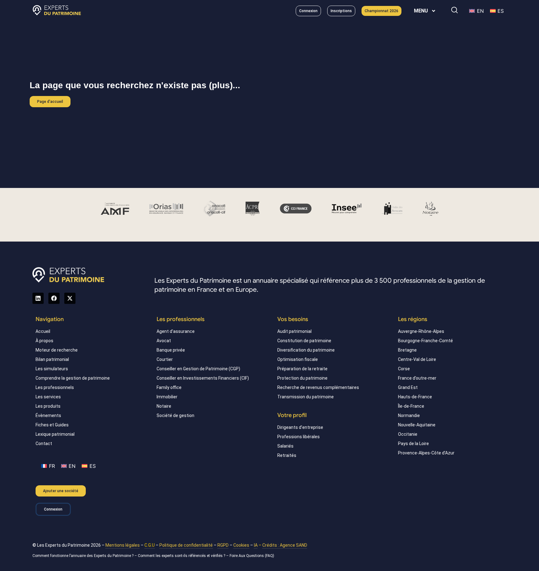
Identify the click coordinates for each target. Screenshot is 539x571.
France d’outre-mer (417, 378)
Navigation (50, 319)
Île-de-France (411, 406)
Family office (169, 387)
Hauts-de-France (415, 396)
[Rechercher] (454, 10)
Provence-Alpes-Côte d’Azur (426, 452)
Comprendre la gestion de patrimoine (73, 378)
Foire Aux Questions (247, 556)
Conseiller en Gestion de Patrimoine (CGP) (198, 368)
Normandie (409, 415)
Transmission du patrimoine (305, 396)
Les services (48, 396)
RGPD (223, 545)
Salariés (285, 446)
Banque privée (171, 350)
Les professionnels (55, 387)
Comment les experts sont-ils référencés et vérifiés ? (181, 556)
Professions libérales (298, 436)
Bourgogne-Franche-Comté (425, 340)
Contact (44, 443)
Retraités (286, 455)
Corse (404, 368)
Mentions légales (122, 545)
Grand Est (408, 387)
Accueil (43, 331)
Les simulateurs (52, 368)
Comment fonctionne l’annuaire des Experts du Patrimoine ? (83, 556)
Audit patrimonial (294, 331)
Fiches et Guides (52, 424)
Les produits (48, 406)
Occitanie (407, 434)
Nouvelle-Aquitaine (416, 424)
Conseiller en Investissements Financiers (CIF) (203, 378)
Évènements (48, 415)
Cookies (241, 545)
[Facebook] (54, 298)
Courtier (165, 359)
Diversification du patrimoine (306, 350)
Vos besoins (292, 319)
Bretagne (407, 350)
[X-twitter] (69, 298)
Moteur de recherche (57, 350)
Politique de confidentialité (186, 545)
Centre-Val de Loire (417, 359)
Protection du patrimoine (302, 378)
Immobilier (167, 396)
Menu (421, 11)
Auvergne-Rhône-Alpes (421, 331)
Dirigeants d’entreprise (300, 427)
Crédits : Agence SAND (284, 545)
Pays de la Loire (413, 443)
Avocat (164, 340)
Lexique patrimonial (55, 434)
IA (256, 545)
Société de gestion (175, 415)
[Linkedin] (38, 298)
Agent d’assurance (176, 331)
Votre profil (292, 415)
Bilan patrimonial (52, 359)
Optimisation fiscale (297, 359)
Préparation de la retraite (302, 368)
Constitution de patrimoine (304, 340)
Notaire (164, 406)
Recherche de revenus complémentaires (318, 387)
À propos (44, 340)
